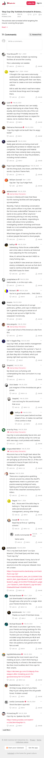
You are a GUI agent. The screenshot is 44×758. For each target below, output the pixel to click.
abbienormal (12, 191)
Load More (6, 730)
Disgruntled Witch (14, 449)
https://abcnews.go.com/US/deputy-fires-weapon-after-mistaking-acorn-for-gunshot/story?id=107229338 (23, 674)
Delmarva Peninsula (14, 127)
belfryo (12, 244)
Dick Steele (13, 384)
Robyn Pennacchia (6, 15)
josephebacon (12, 279)
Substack (10, 753)
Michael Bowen (15, 595)
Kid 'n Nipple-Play (13, 341)
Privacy (32, 740)
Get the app (33, 748)
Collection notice (22, 742)
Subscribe (31, 3)
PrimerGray (11, 713)
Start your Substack (16, 748)
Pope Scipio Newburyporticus (18, 166)
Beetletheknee (15, 685)
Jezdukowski (11, 548)
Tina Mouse (11, 54)
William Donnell (15, 180)
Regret (12, 71)
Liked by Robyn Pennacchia (17, 194)
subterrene (11, 141)
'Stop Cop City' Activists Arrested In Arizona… (22, 12)
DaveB (14, 520)
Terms (39, 740)
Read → (5, 27)
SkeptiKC (10, 365)
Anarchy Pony (12, 429)
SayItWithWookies (14, 654)
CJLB (8, 103)
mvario (9, 302)
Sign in (39, 3)
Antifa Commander (22, 535)
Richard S (13, 290)
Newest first (36, 35)
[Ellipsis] (41, 54)
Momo (12, 473)
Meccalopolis (12, 324)
